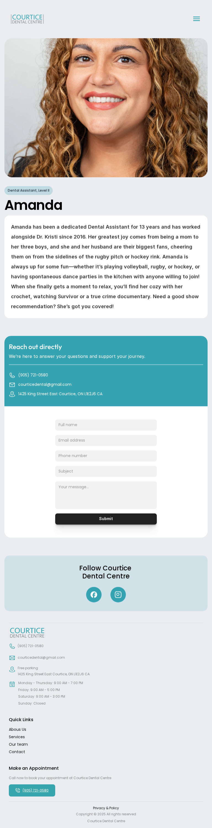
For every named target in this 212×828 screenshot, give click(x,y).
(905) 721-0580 (36, 790)
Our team (18, 744)
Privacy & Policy (106, 808)
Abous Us (17, 729)
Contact (17, 752)
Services (17, 737)
